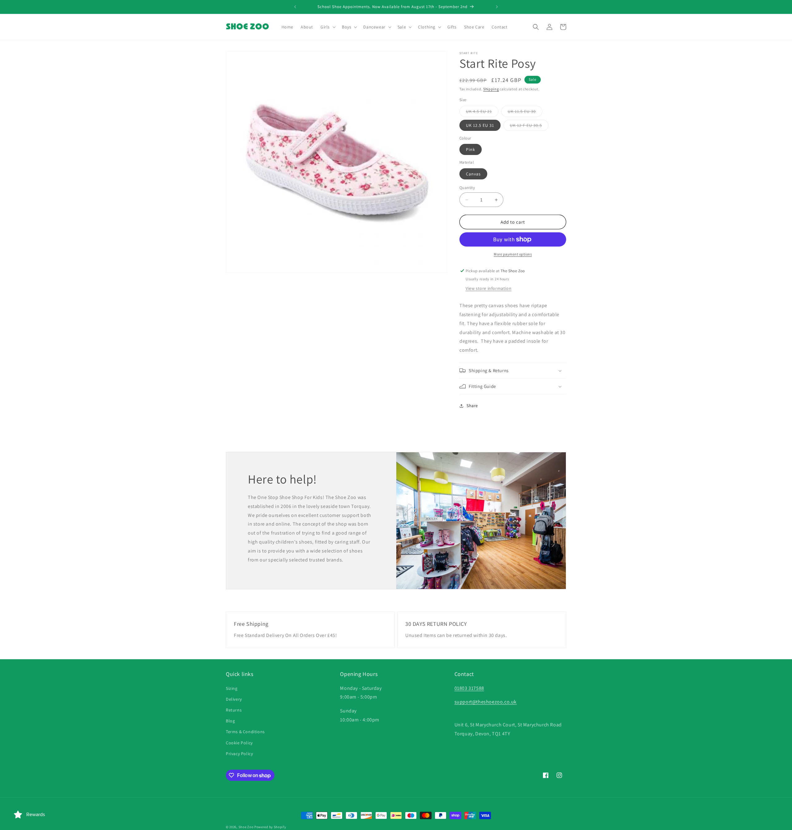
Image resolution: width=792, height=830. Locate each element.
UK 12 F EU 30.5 (529, 126)
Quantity (467, 187)
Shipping (491, 89)
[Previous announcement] (295, 7)
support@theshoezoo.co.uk (485, 702)
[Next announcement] (497, 7)
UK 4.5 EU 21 (482, 112)
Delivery (234, 699)
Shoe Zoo (246, 827)
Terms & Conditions (245, 731)
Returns (234, 710)
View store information (488, 288)
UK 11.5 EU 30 (525, 112)
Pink (470, 149)
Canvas (473, 174)
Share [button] (472, 405)
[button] (327, 26)
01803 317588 (469, 688)
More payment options (513, 254)
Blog (230, 721)
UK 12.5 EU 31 (480, 125)
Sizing (232, 688)
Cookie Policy (239, 743)
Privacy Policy (239, 753)
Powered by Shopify (270, 827)
